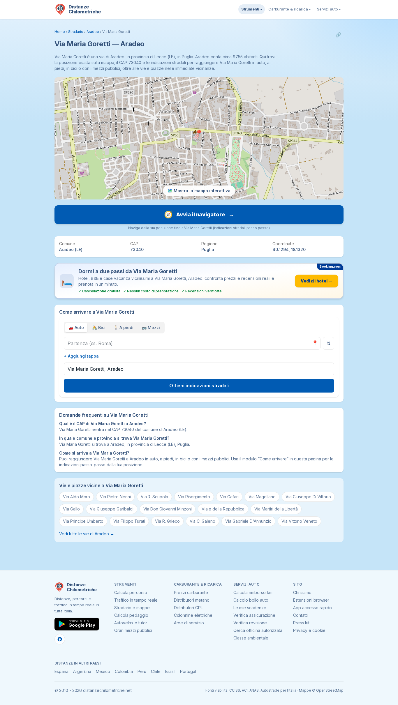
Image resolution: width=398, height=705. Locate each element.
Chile (156, 671)
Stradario (76, 31)
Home (59, 31)
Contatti (300, 615)
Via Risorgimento (194, 496)
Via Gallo (71, 508)
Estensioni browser (311, 600)
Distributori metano (191, 600)
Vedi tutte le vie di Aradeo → (86, 533)
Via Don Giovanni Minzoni (167, 508)
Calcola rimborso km (252, 592)
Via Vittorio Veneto (299, 521)
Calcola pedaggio (131, 615)
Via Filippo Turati (129, 521)
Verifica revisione (250, 622)
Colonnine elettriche (193, 615)
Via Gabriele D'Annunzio (248, 521)
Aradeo (93, 31)
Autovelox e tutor (130, 622)
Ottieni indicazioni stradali (199, 385)
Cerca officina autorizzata (257, 630)
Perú (142, 671)
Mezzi (151, 327)
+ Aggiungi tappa (81, 356)
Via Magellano (262, 496)
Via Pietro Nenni (115, 496)
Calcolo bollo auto (250, 600)
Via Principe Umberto (83, 521)
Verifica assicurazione (254, 615)
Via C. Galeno (202, 521)
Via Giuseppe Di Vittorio (308, 496)
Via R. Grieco (167, 521)
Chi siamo (302, 592)
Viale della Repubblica (223, 508)
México (103, 671)
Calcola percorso (130, 592)
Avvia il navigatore (199, 214)
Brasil (170, 671)
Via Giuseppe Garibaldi (111, 508)
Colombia (124, 671)
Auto (76, 327)
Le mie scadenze (249, 607)
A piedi (124, 327)
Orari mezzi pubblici (133, 630)
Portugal (188, 671)
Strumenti (251, 9)
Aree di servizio (189, 622)
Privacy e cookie (309, 630)
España (61, 671)
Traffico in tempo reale (136, 600)
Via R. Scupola (154, 496)
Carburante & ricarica (289, 9)
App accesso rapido (312, 607)
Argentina (82, 671)
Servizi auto (329, 9)
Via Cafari (229, 496)
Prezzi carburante (191, 592)
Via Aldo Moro (76, 496)
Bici (98, 327)
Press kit (301, 622)
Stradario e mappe (132, 607)
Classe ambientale (250, 637)
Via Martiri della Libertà (276, 508)
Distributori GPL (188, 607)
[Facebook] (59, 639)
